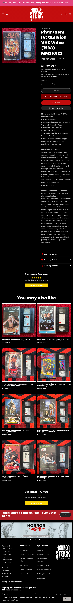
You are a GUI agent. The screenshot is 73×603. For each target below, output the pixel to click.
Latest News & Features (42, 560)
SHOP (65, 515)
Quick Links (42, 546)
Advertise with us (36, 540)
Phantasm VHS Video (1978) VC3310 (16, 340)
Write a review (36, 285)
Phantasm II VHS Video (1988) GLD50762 (53, 340)
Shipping (53, 69)
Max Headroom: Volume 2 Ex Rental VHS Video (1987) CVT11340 (53, 431)
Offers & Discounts (44, 570)
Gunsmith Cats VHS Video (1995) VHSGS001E (15, 477)
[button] (3, 14)
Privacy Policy (24, 565)
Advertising (41, 578)
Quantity (44, 80)
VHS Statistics (24, 574)
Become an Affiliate (44, 565)
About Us (40, 550)
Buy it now (56, 103)
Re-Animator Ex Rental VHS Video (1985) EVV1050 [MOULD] (53, 477)
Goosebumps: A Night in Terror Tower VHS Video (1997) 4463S (54, 385)
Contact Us (24, 550)
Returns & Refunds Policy (26, 560)
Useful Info (25, 546)
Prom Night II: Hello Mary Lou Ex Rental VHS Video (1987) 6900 (17, 385)
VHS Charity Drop (43, 554)
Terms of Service (26, 570)
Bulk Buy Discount (43, 574)
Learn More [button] (14, 600)
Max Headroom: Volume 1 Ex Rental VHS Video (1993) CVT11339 (18, 431)
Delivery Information (27, 554)
